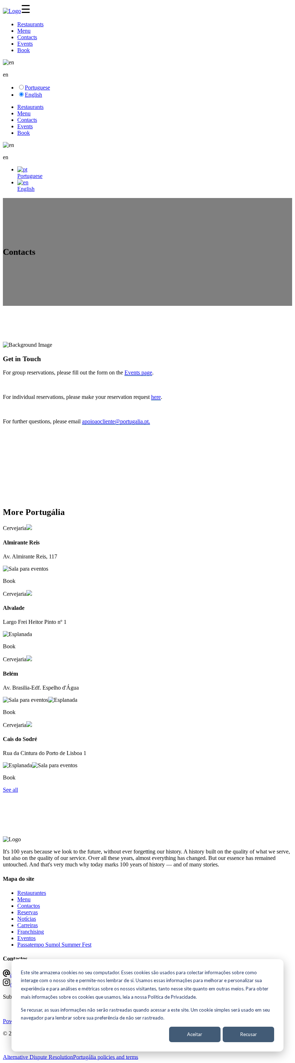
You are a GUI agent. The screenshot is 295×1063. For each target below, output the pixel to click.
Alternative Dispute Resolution (38, 1057)
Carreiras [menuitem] (27, 925)
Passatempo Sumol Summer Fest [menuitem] (54, 945)
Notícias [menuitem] (26, 919)
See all (10, 790)
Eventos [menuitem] (26, 938)
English (33, 95)
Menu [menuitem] (24, 31)
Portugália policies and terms (105, 1057)
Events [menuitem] (25, 44)
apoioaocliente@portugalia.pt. (116, 421)
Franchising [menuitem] (30, 932)
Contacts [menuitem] (27, 37)
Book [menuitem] (23, 50)
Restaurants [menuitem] (30, 24)
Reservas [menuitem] (27, 912)
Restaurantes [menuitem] (31, 893)
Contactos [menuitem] (28, 906)
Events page (138, 372)
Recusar (248, 1034)
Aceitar (194, 1034)
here (156, 397)
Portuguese (37, 87)
